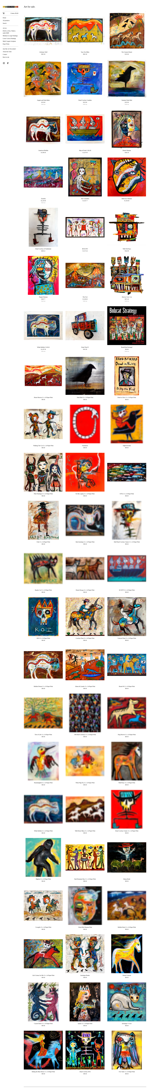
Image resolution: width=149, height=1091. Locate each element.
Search (4, 23)
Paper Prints (6, 44)
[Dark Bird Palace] (10, 6)
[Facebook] (8, 63)
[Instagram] (4, 63)
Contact (5, 54)
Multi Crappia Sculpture (9, 41)
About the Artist (7, 51)
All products (6, 20)
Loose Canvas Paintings (9, 38)
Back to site (6, 57)
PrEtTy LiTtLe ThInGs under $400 (9, 32)
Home (4, 17)
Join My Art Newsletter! (9, 49)
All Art (5, 28)
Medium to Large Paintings (10, 35)
